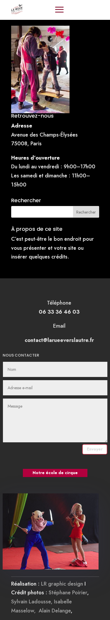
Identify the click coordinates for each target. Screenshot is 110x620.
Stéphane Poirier (68, 592)
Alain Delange (55, 610)
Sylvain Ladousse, (32, 601)
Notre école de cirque (55, 473)
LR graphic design (62, 584)
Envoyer (95, 449)
